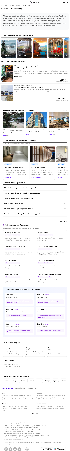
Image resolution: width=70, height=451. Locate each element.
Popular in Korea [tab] (7, 388)
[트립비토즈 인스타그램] (6, 449)
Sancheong (56, 408)
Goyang (11, 406)
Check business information (32, 433)
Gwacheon (16, 406)
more (15, 75)
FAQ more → (63, 221)
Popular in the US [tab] (33, 388)
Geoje (37, 406)
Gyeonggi (4, 403)
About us (6, 423)
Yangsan (62, 408)
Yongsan (16, 395)
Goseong (46, 395)
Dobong (31, 398)
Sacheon (49, 408)
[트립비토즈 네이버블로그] (19, 449)
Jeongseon (63, 398)
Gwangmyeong (24, 406)
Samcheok (58, 395)
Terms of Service (24, 423)
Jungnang (13, 398)
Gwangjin (29, 395)
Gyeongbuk (18, 5)
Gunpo (14, 408)
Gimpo (18, 408)
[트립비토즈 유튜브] (15, 449)
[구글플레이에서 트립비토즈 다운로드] (60, 449)
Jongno (4, 395)
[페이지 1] (32, 413)
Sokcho (63, 395)
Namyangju (24, 408)
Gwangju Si (5, 408)
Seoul (3, 393)
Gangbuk (25, 398)
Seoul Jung (10, 395)
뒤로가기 (2, 2)
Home (1, 5)
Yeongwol (50, 398)
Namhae (38, 408)
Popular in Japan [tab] (20, 388)
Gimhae (64, 406)
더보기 (3, 400)
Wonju (55, 398)
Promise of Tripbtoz (43, 423)
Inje (59, 398)
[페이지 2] (33, 413)
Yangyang (44, 398)
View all (65, 110)
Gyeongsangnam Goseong (54, 406)
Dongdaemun (5, 398)
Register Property (14, 423)
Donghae (51, 395)
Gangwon (39, 393)
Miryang (44, 408)
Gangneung (39, 395)
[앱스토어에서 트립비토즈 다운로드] (47, 449)
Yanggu (38, 398)
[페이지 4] (36, 413)
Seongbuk (19, 398)
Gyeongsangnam (41, 403)
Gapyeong (4, 406)
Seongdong (22, 395)
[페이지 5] (37, 413)
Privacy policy (33, 423)
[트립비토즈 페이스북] (10, 449)
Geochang (43, 406)
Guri (10, 408)
